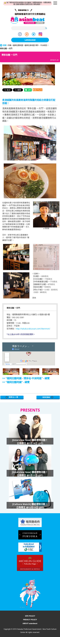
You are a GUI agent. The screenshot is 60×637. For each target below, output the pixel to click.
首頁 (4, 45)
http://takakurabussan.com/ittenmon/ (33, 328)
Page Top (48, 397)
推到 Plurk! (37, 89)
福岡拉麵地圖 (18, 45)
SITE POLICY (30, 616)
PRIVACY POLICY (30, 619)
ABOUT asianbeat (30, 623)
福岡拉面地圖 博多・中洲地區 (36, 45)
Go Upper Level (12, 397)
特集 (9, 45)
